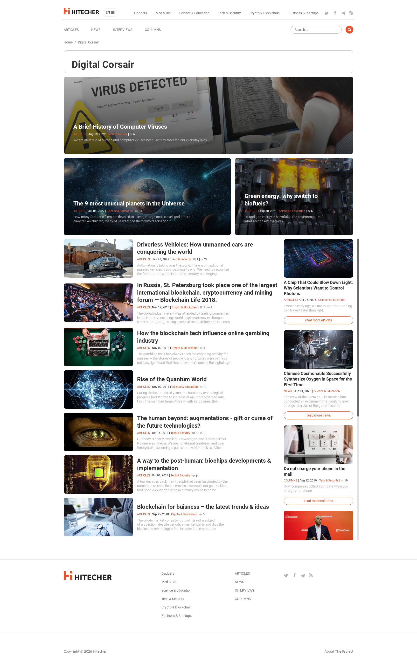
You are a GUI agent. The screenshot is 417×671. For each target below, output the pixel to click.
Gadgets (140, 13)
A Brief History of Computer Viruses (120, 126)
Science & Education (194, 13)
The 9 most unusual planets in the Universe (129, 203)
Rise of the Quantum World (172, 379)
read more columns (318, 501)
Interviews (122, 30)
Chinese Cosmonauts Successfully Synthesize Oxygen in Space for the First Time (318, 379)
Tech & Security (229, 13)
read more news (319, 415)
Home (68, 42)
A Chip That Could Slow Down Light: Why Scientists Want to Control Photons (318, 288)
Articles (71, 30)
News (95, 30)
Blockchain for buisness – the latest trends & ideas (203, 506)
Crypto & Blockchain (265, 13)
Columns (153, 30)
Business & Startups (303, 13)
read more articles (318, 320)
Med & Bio (163, 13)
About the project (339, 651)
